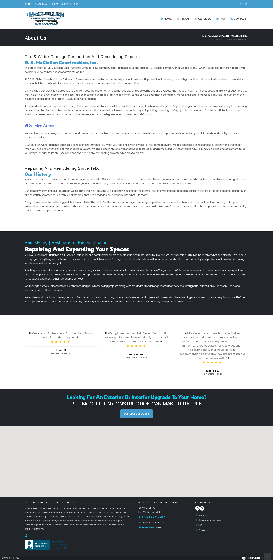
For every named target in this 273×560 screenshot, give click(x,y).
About (185, 18)
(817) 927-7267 (71, 4)
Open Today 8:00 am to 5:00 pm (43, 4)
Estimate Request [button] (136, 414)
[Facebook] (241, 4)
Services (204, 18)
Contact (240, 18)
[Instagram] (246, 4)
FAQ (222, 18)
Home (168, 18)
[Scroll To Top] (267, 556)
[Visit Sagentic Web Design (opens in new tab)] (252, 558)
